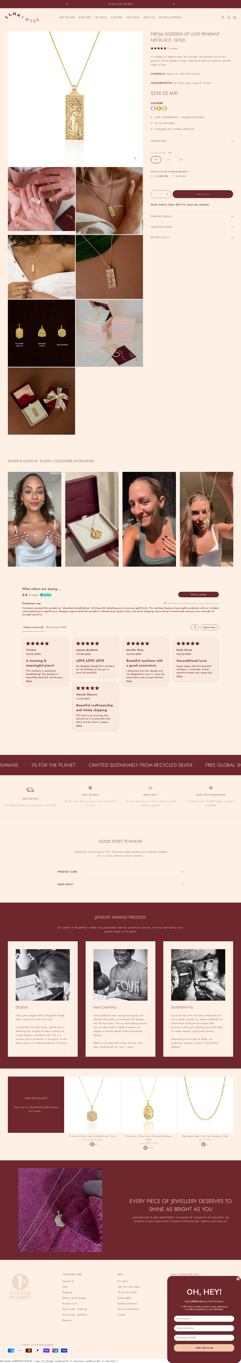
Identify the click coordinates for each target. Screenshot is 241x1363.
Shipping (67, 1292)
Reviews (66, 1320)
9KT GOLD (101, 17)
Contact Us (68, 1281)
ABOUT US (149, 17)
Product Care (69, 1303)
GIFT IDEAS (133, 17)
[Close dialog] (238, 1279)
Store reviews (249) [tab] (56, 627)
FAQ (64, 1287)
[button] (159, 48)
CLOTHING (117, 17)
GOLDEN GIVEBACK (170, 17)
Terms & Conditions (128, 1309)
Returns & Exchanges (74, 1298)
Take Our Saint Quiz (128, 1287)
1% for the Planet (127, 1292)
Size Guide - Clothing (74, 1309)
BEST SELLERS (67, 17)
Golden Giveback (127, 1303)
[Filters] (195, 627)
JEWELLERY (85, 17)
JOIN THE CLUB (204, 1348)
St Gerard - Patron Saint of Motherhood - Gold (92, 1136)
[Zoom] (135, 158)
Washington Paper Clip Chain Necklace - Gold (205, 1136)
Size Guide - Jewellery (75, 1314)
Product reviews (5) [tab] (33, 627)
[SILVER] (153, 108)
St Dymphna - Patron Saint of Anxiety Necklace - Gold (149, 1138)
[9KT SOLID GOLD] (164, 108)
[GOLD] (158, 108)
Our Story (122, 1281)
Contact (121, 1314)
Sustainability (124, 1298)
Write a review (198, 594)
